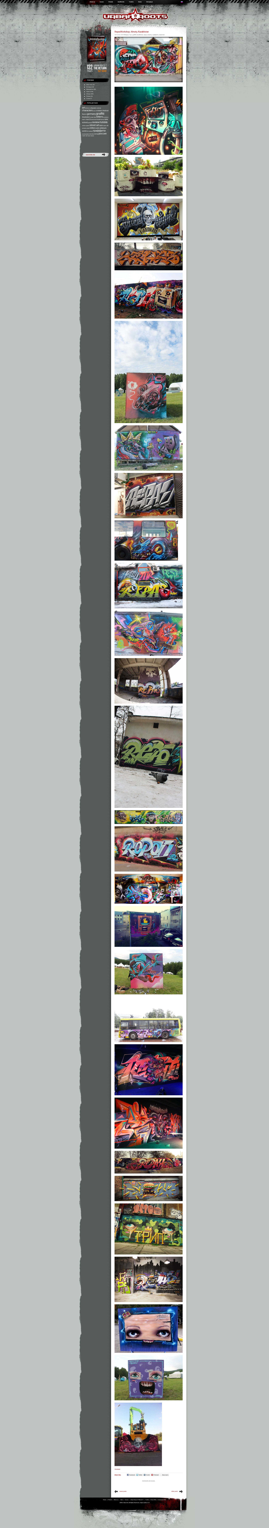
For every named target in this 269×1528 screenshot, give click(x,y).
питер (96, 134)
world (84, 131)
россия (102, 133)
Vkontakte (117, 1469)
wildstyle (103, 128)
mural (98, 119)
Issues (102, 2)
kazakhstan (140, 34)
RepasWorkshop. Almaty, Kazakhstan (132, 31)
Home (104, 1499)
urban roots (89, 84)
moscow (93, 119)
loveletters (106, 117)
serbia (84, 125)
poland (90, 122)
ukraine (84, 128)
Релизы (88, 96)
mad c (84, 119)
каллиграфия (85, 134)
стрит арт (85, 136)
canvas (99, 108)
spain (87, 125)
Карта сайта (143, 1502)
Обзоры (88, 94)
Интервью (149, 2)
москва (91, 134)
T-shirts (131, 2)
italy (95, 117)
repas (145, 34)
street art (94, 125)
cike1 (94, 110)
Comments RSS (162, 1499)
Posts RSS (153, 1499)
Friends (110, 2)
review (95, 122)
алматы (149, 34)
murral (102, 119)
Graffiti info (121, 2)
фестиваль (91, 135)
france (84, 114)
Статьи (88, 98)
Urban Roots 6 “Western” (136, 1499)
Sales (121, 1499)
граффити (99, 130)
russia (103, 122)
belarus (87, 108)
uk (107, 125)
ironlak (91, 117)
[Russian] (183, 2)
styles (104, 125)
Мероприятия (89, 89)
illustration (86, 117)
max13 (88, 119)
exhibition (99, 111)
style (101, 125)
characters (87, 110)
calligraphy (93, 108)
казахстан (162, 34)
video (92, 128)
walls (97, 128)
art (83, 107)
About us (92, 2)
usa (88, 128)
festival (105, 111)
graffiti (100, 113)
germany (91, 114)
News (140, 2)
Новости (88, 91)
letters (99, 116)
